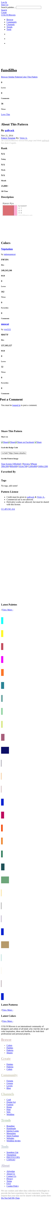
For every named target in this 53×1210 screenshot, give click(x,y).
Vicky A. (23, 138)
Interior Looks (13, 1131)
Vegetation (7, 249)
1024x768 (22, 466)
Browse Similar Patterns (11, 77)
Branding (11, 1126)
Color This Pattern (30, 77)
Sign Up (4, 5)
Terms (9, 1181)
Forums (10, 1081)
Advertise (11, 1171)
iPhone (34, 464)
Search (4, 10)
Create (4, 12)
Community (12, 22)
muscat (5, 324)
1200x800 (32, 466)
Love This (5, 114)
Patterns (10, 1050)
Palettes (10, 1048)
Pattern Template (8, 138)
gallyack (9, 130)
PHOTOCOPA (13, 1157)
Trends (9, 27)
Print (9, 1109)
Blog (9, 1088)
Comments (5, 98)
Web (8, 1112)
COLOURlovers (8, 15)
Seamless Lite (12, 1152)
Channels (11, 24)
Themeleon (11, 1155)
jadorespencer (10, 254)
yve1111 (7, 329)
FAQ (9, 1183)
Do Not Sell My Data (10, 1198)
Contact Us (11, 1176)
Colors (9, 1045)
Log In (4, 2)
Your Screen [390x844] (11, 464)
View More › (7, 610)
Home (9, 1107)
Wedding (10, 1114)
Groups (10, 1083)
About (5, 1165)
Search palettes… (8, 7)
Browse (10, 19)
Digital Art (11, 1102)
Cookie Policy (13, 1186)
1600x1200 (43, 466)
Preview (26, 464)
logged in (16, 405)
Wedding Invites (14, 1141)
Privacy (10, 1179)
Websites (10, 1138)
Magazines (11, 1133)
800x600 (13, 466)
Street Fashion (13, 1136)
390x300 (5, 466)
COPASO (11, 1160)
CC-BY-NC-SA (8, 509)
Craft (9, 1100)
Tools (9, 29)
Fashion (10, 1104)
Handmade (11, 1128)
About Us (11, 1174)
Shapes (10, 1053)
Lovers (10, 1086)
